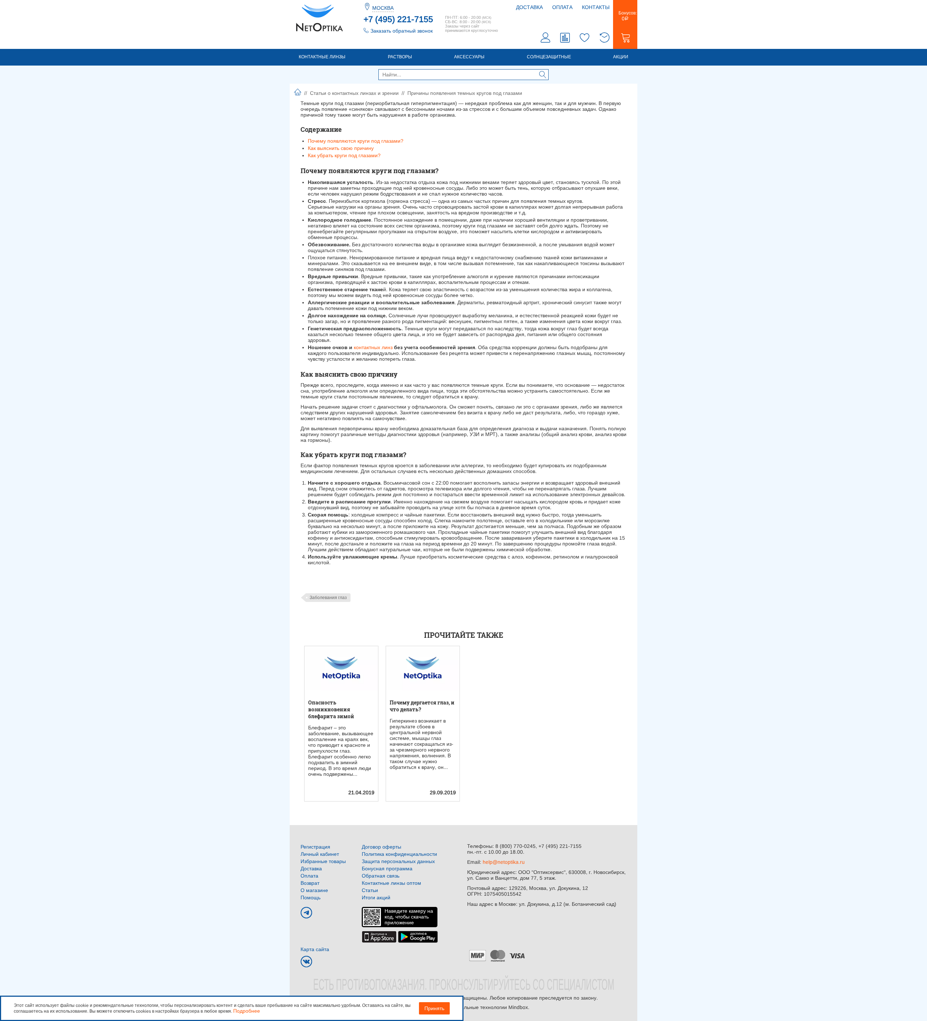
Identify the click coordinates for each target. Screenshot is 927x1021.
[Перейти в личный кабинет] (546, 38)
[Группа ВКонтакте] (306, 961)
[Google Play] (418, 936)
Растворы (400, 56)
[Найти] (542, 75)
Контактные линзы (322, 56)
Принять (434, 1008)
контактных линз (373, 347)
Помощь (310, 897)
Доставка (529, 7)
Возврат (310, 883)
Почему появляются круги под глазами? (355, 141)
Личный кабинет (320, 854)
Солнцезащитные (549, 56)
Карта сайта (315, 949)
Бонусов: (625, 16)
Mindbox (518, 1007)
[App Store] (379, 936)
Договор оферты (381, 847)
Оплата (562, 7)
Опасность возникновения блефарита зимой (331, 709)
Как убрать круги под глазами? (344, 155)
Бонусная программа (387, 868)
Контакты (595, 7)
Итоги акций (376, 897)
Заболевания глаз (328, 597)
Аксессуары (469, 56)
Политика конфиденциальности (399, 854)
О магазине (314, 890)
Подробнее (246, 1011)
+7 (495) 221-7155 (398, 19)
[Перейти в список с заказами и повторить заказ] (604, 38)
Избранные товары (323, 861)
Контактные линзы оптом (391, 883)
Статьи (370, 890)
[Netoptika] (319, 17)
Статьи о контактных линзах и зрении (354, 93)
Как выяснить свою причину (341, 148)
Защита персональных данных (398, 861)
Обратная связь (380, 876)
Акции (620, 56)
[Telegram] (306, 913)
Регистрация (315, 847)
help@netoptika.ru (504, 862)
